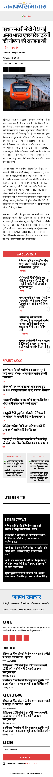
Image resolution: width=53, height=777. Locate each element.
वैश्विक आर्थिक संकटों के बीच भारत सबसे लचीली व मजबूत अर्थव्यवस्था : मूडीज (33, 264)
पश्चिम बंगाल (24, 334)
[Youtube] (26, 638)
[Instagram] (12, 638)
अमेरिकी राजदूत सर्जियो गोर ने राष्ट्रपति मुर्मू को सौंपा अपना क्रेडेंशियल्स (14, 473)
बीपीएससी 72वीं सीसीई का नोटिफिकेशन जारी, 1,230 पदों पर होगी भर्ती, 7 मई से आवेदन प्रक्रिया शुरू (33, 282)
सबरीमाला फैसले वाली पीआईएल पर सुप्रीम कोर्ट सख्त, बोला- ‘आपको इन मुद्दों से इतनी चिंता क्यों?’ (34, 302)
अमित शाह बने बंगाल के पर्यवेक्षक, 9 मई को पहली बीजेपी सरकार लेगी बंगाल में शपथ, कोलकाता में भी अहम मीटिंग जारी (34, 323)
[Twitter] (11, 69)
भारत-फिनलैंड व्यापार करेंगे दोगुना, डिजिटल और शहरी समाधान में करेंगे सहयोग (26, 401)
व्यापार (22, 271)
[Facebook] (5, 69)
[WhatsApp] (22, 69)
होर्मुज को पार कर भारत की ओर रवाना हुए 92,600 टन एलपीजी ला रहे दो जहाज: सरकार (26, 388)
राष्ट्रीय (15, 47)
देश (21, 311)
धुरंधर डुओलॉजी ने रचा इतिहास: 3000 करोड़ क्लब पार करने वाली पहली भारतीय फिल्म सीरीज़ (34, 343)
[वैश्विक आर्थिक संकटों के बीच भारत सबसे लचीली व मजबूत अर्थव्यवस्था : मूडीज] (10, 265)
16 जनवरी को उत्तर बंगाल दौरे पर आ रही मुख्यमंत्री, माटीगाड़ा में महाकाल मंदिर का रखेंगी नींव (39, 477)
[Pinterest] (17, 69)
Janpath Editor (19, 53)
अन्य (21, 351)
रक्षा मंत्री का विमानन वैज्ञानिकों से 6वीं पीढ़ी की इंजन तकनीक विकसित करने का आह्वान (25, 441)
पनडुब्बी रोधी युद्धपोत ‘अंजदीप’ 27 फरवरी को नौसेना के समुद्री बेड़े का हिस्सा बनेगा (24, 414)
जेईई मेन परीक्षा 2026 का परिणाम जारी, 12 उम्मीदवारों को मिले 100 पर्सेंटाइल (24, 427)
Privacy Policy (31, 763)
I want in (25, 757)
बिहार (22, 291)
